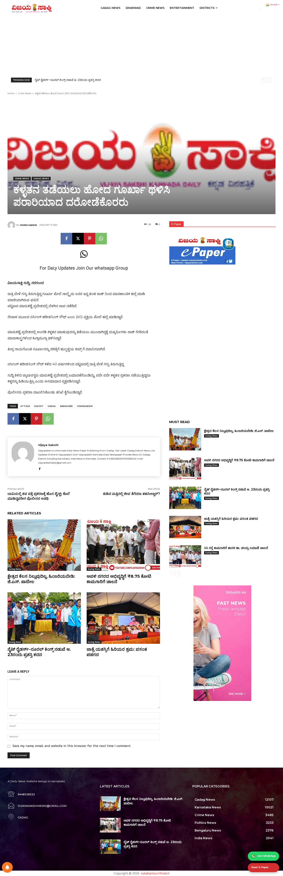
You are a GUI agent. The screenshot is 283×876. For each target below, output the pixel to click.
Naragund (66, 406)
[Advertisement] (141, 45)
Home (11, 93)
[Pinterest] (89, 238)
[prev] (263, 80)
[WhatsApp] (101, 238)
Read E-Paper (260, 867)
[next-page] (177, 573)
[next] (269, 80)
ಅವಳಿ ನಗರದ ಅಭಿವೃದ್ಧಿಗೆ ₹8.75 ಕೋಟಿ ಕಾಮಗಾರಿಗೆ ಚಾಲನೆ (239, 460)
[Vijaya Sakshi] (12, 225)
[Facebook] (66, 238)
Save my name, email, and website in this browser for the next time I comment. (72, 746)
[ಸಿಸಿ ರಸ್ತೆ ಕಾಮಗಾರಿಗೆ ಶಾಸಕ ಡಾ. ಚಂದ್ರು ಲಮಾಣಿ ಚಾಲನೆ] (185, 556)
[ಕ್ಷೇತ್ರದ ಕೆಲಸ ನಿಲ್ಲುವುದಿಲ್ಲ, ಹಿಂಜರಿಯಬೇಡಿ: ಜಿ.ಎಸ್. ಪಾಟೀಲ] (44, 545)
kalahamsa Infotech (155, 873)
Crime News (24, 93)
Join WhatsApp (266, 856)
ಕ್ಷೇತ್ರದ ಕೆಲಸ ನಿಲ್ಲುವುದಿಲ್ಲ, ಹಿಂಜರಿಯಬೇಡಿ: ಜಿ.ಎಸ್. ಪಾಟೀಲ (239, 431)
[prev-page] (171, 573)
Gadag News (41, 178)
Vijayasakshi (85, 406)
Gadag (52, 406)
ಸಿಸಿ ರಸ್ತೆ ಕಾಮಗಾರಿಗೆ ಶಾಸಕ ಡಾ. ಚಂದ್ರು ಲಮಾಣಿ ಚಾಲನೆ (236, 548)
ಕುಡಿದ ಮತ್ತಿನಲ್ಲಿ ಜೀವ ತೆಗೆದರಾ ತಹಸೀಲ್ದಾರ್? (131, 494)
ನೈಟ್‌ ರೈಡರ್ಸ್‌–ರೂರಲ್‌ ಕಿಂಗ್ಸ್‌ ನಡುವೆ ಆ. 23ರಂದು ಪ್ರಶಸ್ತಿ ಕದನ (39, 652)
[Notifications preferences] (7, 867)
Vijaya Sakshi (28, 225)
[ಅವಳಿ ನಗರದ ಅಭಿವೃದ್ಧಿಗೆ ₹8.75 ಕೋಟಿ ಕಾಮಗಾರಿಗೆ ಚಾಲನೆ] (123, 545)
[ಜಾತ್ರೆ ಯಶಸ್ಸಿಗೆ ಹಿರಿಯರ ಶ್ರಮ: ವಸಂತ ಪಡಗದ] (123, 618)
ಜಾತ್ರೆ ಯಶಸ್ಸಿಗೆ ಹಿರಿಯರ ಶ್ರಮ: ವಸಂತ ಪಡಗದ (59, 80)
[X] (78, 238)
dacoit (38, 406)
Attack (25, 406)
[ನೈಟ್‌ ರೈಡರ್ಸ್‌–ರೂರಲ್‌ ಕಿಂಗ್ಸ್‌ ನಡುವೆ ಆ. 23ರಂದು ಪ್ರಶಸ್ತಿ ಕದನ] (44, 618)
